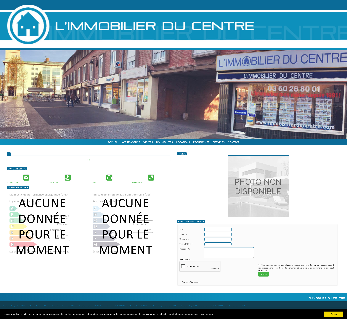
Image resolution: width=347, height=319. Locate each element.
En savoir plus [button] (206, 314)
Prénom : (183, 234)
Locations (183, 142)
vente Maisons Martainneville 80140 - (89, 306)
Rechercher (201, 142)
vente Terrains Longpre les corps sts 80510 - (164, 306)
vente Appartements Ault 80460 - (114, 306)
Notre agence (130, 142)
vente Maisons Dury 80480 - (188, 306)
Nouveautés (164, 142)
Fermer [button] (333, 314)
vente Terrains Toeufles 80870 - (36, 306)
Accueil (113, 142)
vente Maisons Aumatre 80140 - (235, 306)
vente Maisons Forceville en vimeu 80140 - (62, 306)
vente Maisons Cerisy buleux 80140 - (13, 306)
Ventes (148, 142)
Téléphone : (184, 239)
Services (219, 142)
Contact (233, 142)
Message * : (184, 249)
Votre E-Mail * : (186, 244)
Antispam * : (185, 260)
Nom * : (182, 229)
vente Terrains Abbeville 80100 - (137, 306)
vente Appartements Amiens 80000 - (211, 306)
